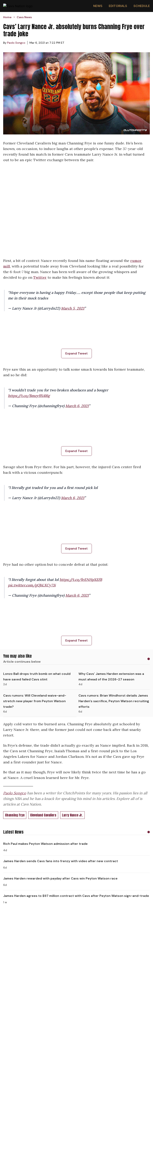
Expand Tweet (76, 353)
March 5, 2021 (72, 308)
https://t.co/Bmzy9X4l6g (29, 395)
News (97, 6)
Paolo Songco (14, 793)
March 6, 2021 (77, 406)
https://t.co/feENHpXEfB (81, 579)
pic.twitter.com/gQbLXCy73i (32, 585)
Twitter (40, 277)
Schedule (141, 6)
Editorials (118, 6)
